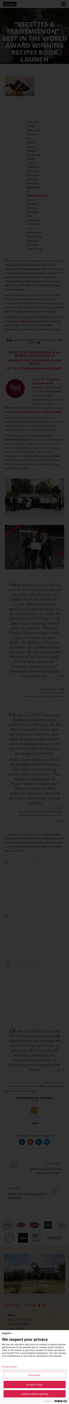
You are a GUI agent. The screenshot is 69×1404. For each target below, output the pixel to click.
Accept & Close (34, 1384)
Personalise (34, 1375)
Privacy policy (9, 1366)
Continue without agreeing (34, 1394)
